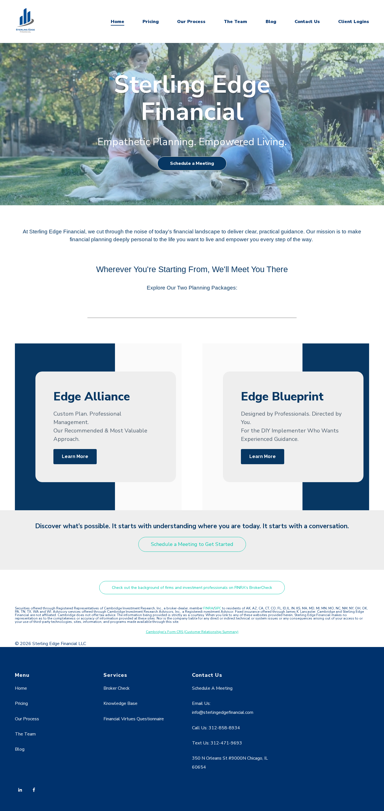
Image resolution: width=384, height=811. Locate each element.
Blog (271, 22)
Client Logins (353, 22)
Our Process (191, 22)
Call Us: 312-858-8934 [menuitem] (216, 728)
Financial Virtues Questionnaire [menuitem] (133, 719)
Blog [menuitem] (19, 749)
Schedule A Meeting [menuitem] (212, 688)
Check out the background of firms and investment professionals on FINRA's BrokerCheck (192, 587)
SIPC (218, 608)
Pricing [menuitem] (21, 703)
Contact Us (307, 22)
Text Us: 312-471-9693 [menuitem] (217, 743)
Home (117, 22)
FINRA (208, 608)
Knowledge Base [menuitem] (120, 703)
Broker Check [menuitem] (116, 688)
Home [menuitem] (21, 688)
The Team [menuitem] (25, 734)
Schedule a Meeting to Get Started (192, 544)
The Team (235, 22)
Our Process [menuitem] (27, 719)
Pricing (151, 22)
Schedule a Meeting (192, 163)
